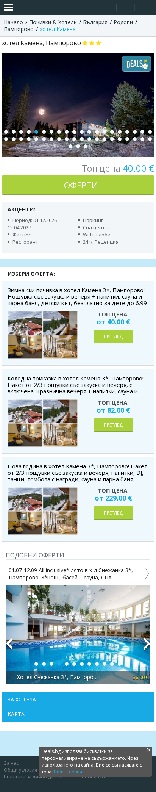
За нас (11, 763)
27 (51, 139)
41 (70, 146)
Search (107, 7)
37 (127, 139)
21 (6, 139)
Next (147, 646)
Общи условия (20, 770)
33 (97, 139)
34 (104, 139)
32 (89, 139)
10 (74, 132)
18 (135, 132)
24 (29, 139)
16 (120, 132)
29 (67, 139)
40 (150, 139)
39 (142, 139)
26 (44, 139)
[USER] (126, 8)
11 (82, 132)
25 (36, 139)
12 (89, 132)
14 (104, 132)
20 (150, 132)
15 (112, 132)
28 (59, 139)
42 (78, 146)
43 (85, 146)
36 (120, 139)
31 (82, 139)
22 (14, 139)
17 (127, 132)
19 (142, 132)
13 (97, 132)
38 (135, 139)
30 (74, 139)
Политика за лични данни (33, 776)
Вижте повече (69, 772)
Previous (9, 646)
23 (21, 139)
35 (112, 139)
